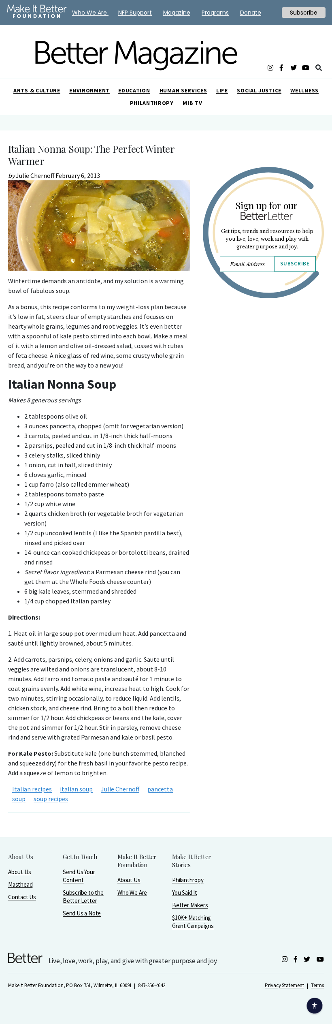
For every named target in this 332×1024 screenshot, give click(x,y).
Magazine (176, 13)
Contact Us (22, 897)
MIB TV (192, 103)
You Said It (184, 892)
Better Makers (190, 905)
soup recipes (51, 799)
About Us (19, 872)
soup (19, 799)
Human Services (183, 90)
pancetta (160, 789)
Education (134, 90)
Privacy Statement (284, 985)
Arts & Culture (36, 90)
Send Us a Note (82, 913)
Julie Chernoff (120, 789)
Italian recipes (32, 789)
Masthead (20, 884)
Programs (215, 13)
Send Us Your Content (79, 876)
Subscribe (294, 263)
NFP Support (135, 13)
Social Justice (259, 90)
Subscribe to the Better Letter (83, 896)
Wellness (304, 90)
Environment (89, 90)
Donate (250, 13)
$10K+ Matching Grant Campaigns (193, 922)
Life (222, 90)
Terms (317, 985)
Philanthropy (152, 103)
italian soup (76, 789)
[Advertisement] (263, 392)
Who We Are (132, 892)
